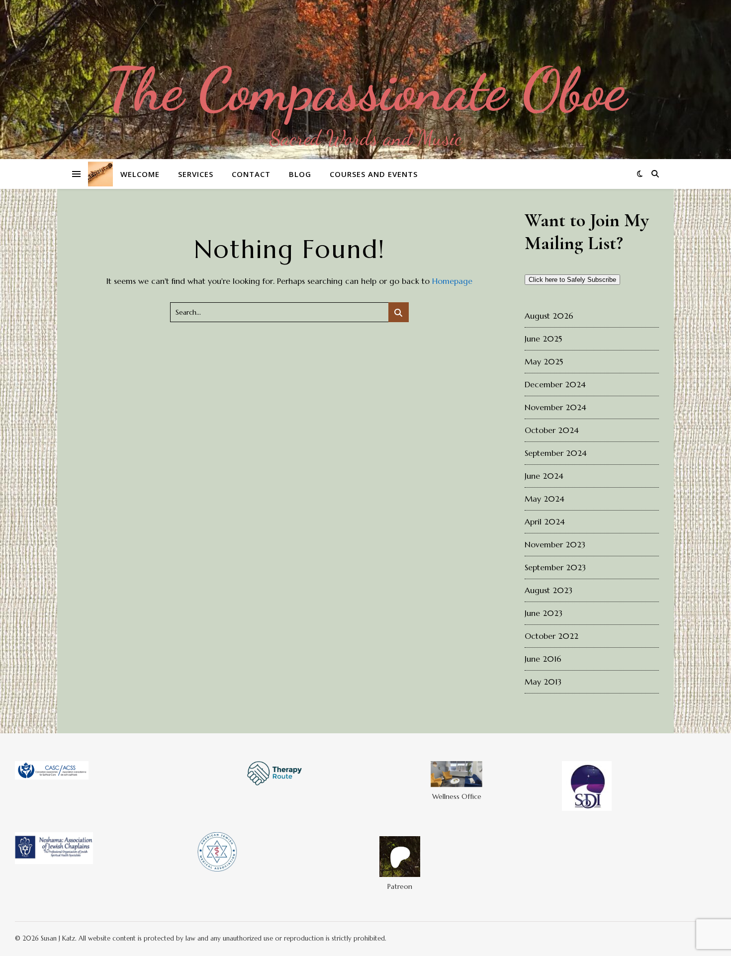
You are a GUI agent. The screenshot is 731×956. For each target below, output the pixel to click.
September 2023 (555, 567)
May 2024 (544, 499)
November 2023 (555, 544)
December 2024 (555, 384)
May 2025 (544, 361)
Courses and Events (374, 174)
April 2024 (545, 521)
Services (195, 174)
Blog (300, 174)
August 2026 (549, 316)
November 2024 (555, 407)
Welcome (140, 174)
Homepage (452, 281)
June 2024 (544, 476)
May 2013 (543, 682)
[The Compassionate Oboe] (365, 79)
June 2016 (543, 659)
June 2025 (543, 339)
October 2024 (552, 430)
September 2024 (556, 453)
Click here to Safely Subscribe (572, 279)
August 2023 (548, 590)
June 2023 (543, 613)
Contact (251, 174)
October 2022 (551, 636)
